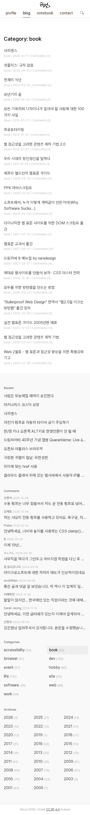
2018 (71, 735)
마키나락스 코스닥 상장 (21, 404)
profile (11, 13)
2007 (42, 770)
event (12, 667)
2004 (42, 779)
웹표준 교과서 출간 (18, 244)
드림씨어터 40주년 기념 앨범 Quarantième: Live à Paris (46, 440)
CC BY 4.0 (53, 809)
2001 (11, 788)
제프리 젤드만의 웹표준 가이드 (27, 173)
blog (26, 13)
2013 (41, 752)
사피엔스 (10, 50)
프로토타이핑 (14, 129)
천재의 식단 (13, 80)
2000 (41, 788)
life (10, 676)
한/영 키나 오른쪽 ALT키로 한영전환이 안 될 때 (40, 431)
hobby (58, 667)
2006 (72, 770)
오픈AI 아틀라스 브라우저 (23, 449)
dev (56, 658)
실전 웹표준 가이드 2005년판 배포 (30, 322)
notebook (45, 13)
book (56, 650)
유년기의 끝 (13, 94)
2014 (11, 752)
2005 (12, 779)
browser (14, 658)
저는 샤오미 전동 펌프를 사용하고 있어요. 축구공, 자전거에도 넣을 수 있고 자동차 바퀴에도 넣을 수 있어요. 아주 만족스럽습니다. (45, 517)
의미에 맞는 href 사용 (20, 466)
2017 (11, 743)
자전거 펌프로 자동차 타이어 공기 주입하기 (36, 422)
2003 (71, 779)
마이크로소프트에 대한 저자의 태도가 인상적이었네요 (44, 572)
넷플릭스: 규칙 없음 (19, 65)
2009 (71, 761)
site (55, 676)
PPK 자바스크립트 (18, 188)
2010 (41, 761)
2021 (71, 726)
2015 (71, 743)
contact (66, 13)
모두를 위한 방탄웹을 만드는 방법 (29, 287)
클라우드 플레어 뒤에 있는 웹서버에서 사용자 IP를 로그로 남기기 (46, 475)
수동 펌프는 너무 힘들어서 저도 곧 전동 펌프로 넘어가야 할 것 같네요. (45, 503)
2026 (11, 717)
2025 (41, 717)
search (81, 13)
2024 (71, 717)
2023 (11, 726)
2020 (11, 735)
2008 (12, 770)
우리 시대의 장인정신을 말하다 (27, 158)
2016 (41, 743)
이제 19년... (13, 545)
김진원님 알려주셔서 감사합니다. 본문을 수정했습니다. (45, 628)
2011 (11, 761)
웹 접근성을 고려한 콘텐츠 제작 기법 (31, 337)
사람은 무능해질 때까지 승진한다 (29, 396)
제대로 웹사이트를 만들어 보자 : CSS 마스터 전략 (42, 273)
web (56, 685)
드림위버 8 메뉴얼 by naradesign (30, 258)
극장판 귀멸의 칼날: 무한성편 (26, 457)
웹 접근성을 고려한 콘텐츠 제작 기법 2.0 (35, 144)
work (11, 694)
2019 (40, 735)
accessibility (17, 650)
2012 (71, 752)
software (15, 685)
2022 (41, 726)
